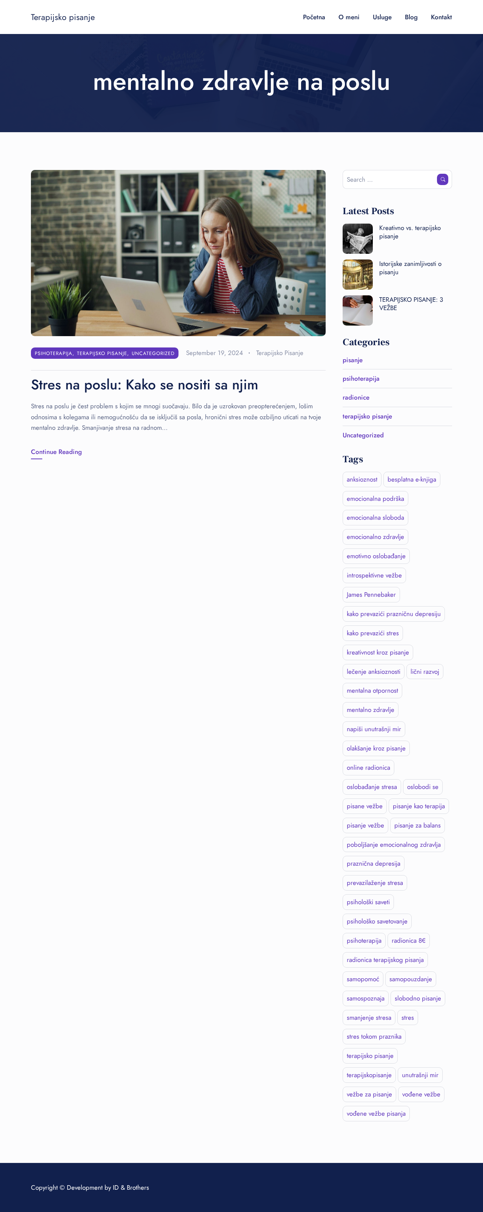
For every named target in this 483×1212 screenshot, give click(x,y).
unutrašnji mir (420, 1074)
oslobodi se (422, 786)
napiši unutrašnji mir (374, 728)
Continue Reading (56, 451)
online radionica (368, 767)
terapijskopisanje (369, 1074)
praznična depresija (373, 863)
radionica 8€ (409, 940)
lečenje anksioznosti (373, 671)
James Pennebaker (371, 594)
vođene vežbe (421, 1094)
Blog (411, 17)
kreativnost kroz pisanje (378, 652)
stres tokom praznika (374, 1036)
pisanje (353, 359)
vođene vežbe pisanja (376, 1113)
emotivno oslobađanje (376, 555)
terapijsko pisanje (102, 353)
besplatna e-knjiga (412, 479)
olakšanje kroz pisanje (376, 748)
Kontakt (441, 17)
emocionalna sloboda (375, 517)
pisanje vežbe (365, 825)
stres (407, 1017)
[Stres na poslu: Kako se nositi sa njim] (178, 252)
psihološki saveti (368, 901)
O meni (349, 17)
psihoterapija (53, 353)
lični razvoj (425, 671)
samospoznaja (366, 998)
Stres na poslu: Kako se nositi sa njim (144, 384)
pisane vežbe (365, 806)
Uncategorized (153, 353)
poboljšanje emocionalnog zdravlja (394, 844)
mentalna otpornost (372, 690)
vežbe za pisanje (369, 1094)
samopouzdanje (410, 978)
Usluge (382, 17)
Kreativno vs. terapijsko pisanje (410, 232)
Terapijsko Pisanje (279, 352)
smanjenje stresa (369, 1017)
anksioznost (362, 479)
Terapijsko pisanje (63, 17)
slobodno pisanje (418, 998)
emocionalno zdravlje (375, 536)
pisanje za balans (417, 825)
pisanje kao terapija (419, 806)
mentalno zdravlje (370, 709)
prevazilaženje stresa (375, 882)
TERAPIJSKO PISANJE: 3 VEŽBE (411, 303)
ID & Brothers (131, 1187)
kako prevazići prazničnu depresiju (394, 613)
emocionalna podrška (375, 498)
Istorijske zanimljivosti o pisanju (410, 267)
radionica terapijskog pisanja (385, 959)
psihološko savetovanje (377, 921)
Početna (314, 17)
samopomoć (363, 978)
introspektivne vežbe (374, 575)
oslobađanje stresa (372, 786)
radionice (356, 397)
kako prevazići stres (373, 633)
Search (442, 179)
